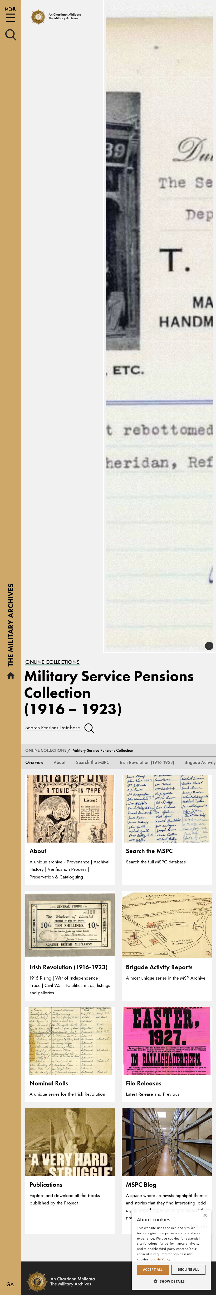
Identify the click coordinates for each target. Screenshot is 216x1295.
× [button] (205, 1216)
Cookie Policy (160, 1259)
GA (10, 1284)
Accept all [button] (153, 1269)
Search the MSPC (93, 762)
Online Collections (52, 661)
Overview (34, 762)
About (60, 762)
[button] (171, 1281)
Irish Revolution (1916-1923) (147, 762)
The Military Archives (10, 627)
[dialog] (171, 1250)
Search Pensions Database (53, 727)
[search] (11, 34)
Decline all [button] (188, 1269)
